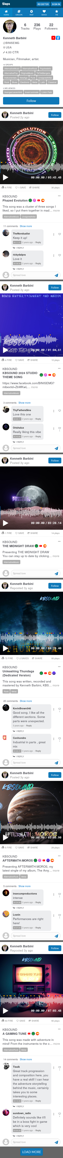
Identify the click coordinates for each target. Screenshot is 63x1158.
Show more (26, 226)
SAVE (22, 187)
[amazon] (54, 673)
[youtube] (38, 200)
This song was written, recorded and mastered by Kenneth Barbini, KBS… (31, 683)
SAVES (24, 658)
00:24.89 (17, 902)
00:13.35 (17, 1101)
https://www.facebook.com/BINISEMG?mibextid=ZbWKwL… (28, 385)
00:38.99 (17, 263)
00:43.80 (17, 436)
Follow (31, 101)
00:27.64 (17, 928)
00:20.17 (17, 419)
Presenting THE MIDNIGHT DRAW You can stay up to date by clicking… (31, 554)
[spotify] (30, 200)
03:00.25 (17, 1130)
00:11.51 (17, 242)
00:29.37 (17, 751)
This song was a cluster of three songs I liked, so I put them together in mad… (31, 208)
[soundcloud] (43, 200)
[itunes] (34, 200)
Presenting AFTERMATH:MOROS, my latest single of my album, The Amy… (31, 868)
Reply (38, 242)
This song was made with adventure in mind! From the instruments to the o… (31, 1041)
